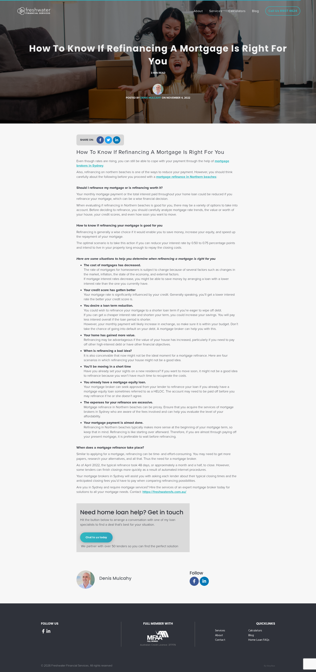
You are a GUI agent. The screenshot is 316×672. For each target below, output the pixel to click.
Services (220, 630)
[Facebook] (194, 581)
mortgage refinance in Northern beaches (186, 177)
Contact (220, 640)
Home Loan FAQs (258, 640)
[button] (100, 140)
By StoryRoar (269, 666)
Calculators (255, 630)
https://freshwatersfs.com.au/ (164, 492)
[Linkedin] (204, 581)
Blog (251, 635)
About (219, 635)
